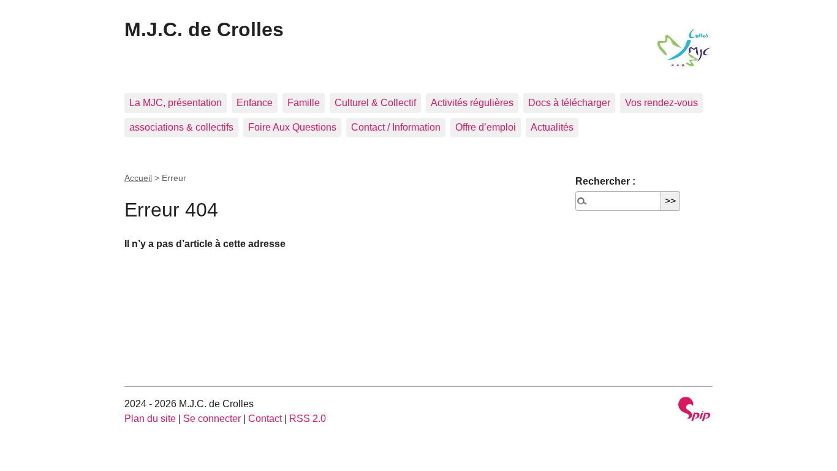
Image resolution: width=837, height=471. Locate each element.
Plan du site (150, 418)
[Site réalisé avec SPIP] (694, 410)
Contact (265, 418)
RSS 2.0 (307, 418)
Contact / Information (396, 127)
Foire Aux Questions (292, 127)
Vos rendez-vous (661, 103)
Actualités (552, 127)
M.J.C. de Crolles (204, 29)
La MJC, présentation (175, 103)
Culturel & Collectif (375, 103)
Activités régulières (472, 103)
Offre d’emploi (485, 127)
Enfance (255, 103)
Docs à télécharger (569, 103)
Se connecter (212, 418)
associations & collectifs (181, 127)
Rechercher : (605, 181)
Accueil (138, 178)
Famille (303, 103)
